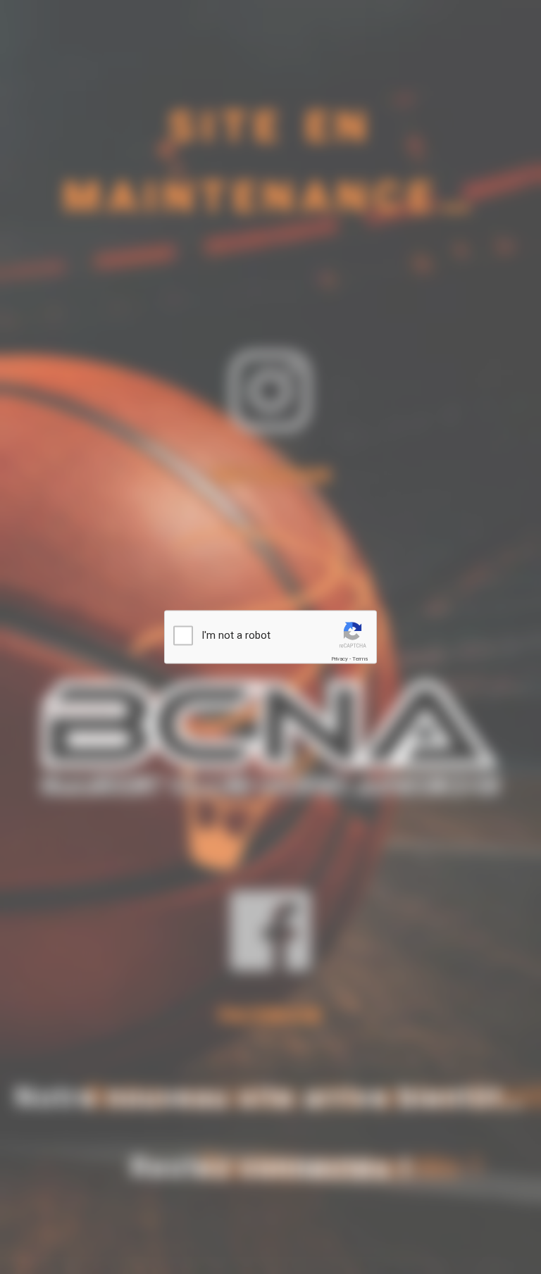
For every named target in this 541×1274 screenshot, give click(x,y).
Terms (360, 659)
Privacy (339, 659)
